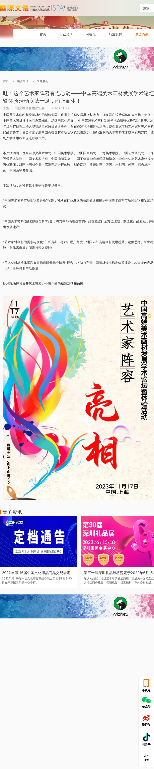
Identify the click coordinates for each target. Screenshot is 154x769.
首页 (43, 34)
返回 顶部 (146, 757)
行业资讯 (66, 34)
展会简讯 (141, 34)
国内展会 (42, 81)
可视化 (91, 34)
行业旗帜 (115, 34)
